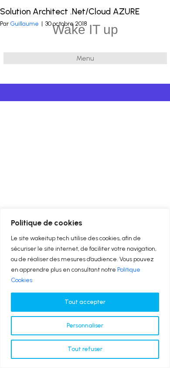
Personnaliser (85, 325)
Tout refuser (85, 349)
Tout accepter (85, 302)
